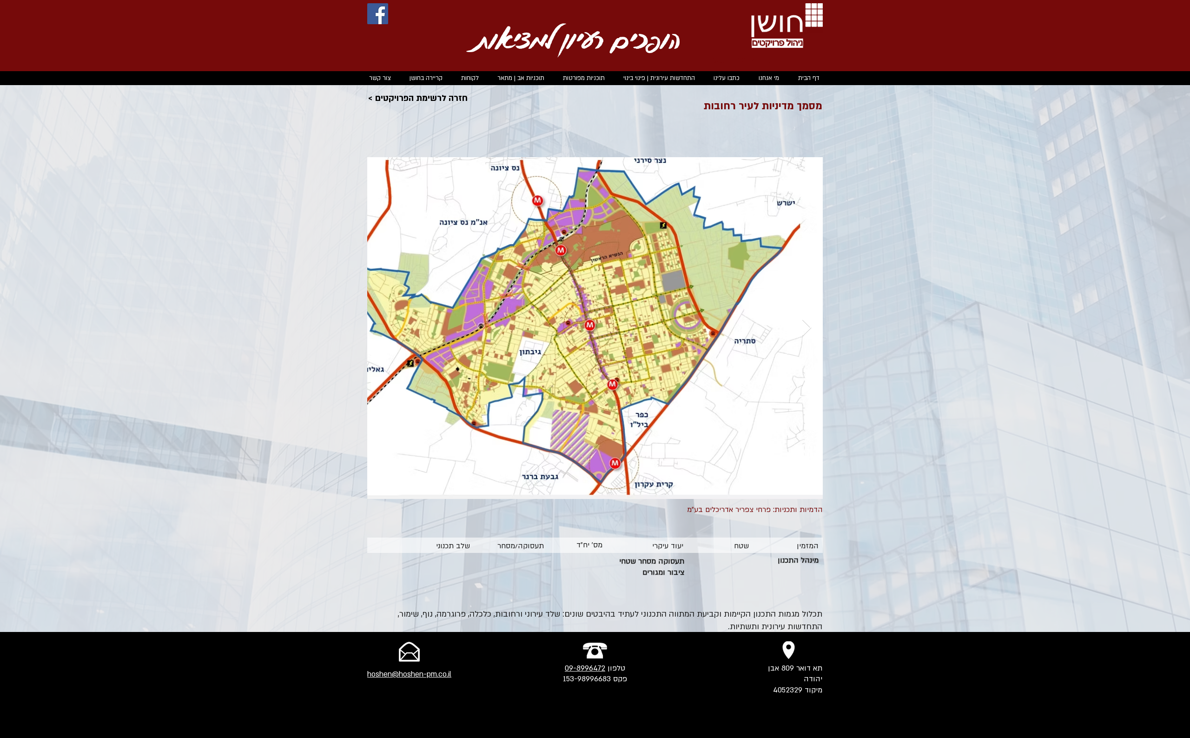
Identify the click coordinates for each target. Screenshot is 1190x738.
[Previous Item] (383, 328)
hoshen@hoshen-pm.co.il (409, 674)
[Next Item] (806, 328)
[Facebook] (377, 13)
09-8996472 (585, 668)
